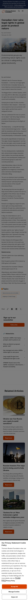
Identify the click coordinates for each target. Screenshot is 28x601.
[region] (14, 570)
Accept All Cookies (14, 586)
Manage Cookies (14, 592)
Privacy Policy (10, 580)
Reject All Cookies (14, 597)
